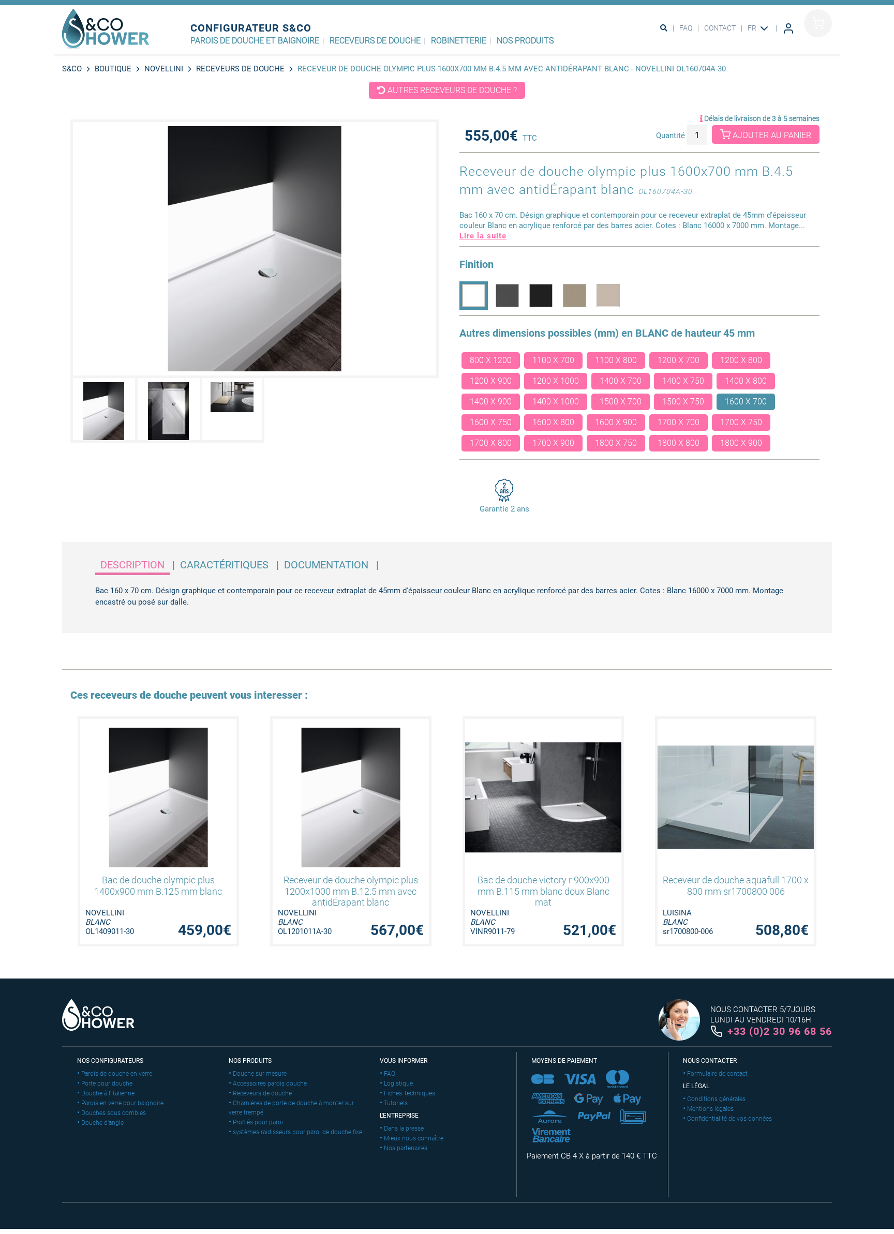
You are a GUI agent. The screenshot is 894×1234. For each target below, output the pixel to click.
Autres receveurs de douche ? (451, 90)
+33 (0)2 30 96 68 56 (779, 1031)
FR (753, 28)
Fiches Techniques (409, 1093)
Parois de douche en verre (116, 1073)
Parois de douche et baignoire (254, 41)
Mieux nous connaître (413, 1138)
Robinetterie (458, 41)
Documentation (326, 565)
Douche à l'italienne (108, 1093)
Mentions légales (710, 1108)
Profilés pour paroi (258, 1122)
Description (132, 565)
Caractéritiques (224, 565)
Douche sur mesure (260, 1073)
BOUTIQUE (113, 68)
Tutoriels (396, 1103)
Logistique (398, 1083)
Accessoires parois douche (270, 1083)
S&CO (72, 68)
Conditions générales (716, 1099)
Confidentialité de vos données (729, 1118)
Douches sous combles (113, 1113)
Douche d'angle (102, 1122)
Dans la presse (404, 1128)
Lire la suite (482, 235)
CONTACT (720, 28)
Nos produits (525, 41)
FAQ (685, 28)
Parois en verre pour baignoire (122, 1103)
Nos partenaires (405, 1148)
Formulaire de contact (717, 1073)
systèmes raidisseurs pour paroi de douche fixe (297, 1132)
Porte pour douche (106, 1083)
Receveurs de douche (375, 41)
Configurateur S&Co (250, 28)
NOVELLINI (163, 68)
